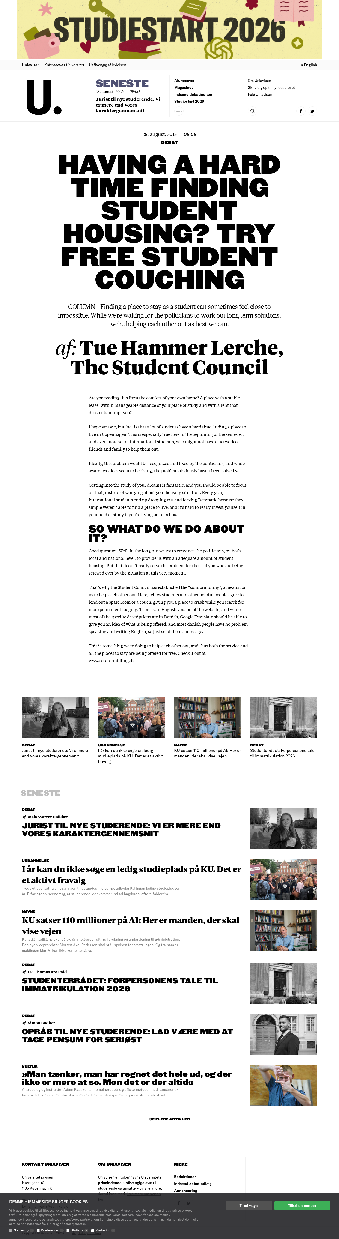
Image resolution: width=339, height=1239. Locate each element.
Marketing (104, 1230)
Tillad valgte (249, 1205)
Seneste (122, 84)
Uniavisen (31, 65)
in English (308, 65)
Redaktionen (185, 1176)
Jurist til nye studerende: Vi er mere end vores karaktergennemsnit (128, 105)
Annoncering (185, 1190)
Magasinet (183, 87)
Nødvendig (23, 1230)
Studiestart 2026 (189, 101)
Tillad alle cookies (302, 1205)
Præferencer (51, 1230)
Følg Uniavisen (260, 94)
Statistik (79, 1230)
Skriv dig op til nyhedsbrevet (271, 87)
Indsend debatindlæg (193, 94)
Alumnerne (184, 80)
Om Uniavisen (259, 80)
